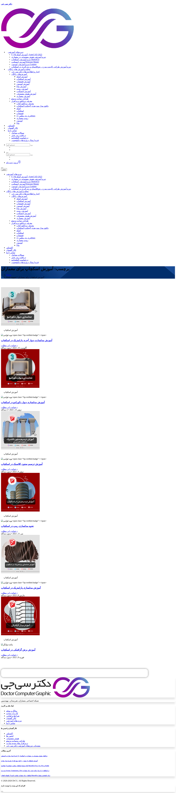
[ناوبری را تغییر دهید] (2, 167)
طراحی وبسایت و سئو (15, 741)
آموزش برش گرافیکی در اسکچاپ (18, 649)
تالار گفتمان (11, 718)
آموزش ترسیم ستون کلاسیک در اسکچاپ (22, 464)
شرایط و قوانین (12, 716)
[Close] (2, 791)
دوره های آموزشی (14, 721)
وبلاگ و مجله (11, 711)
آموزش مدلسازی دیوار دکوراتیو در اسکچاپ (23, 402)
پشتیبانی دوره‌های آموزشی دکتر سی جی (23, 746)
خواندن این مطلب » (9, 345)
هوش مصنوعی (12, 738)
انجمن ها (9, 736)
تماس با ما (10, 723)
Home (8, 275)
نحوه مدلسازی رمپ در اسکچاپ (17, 526)
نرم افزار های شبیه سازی (17, 743)
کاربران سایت (12, 713)
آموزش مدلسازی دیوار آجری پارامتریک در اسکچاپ (26, 340)
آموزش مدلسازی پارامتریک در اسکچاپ (21, 587)
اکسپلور (9, 733)
